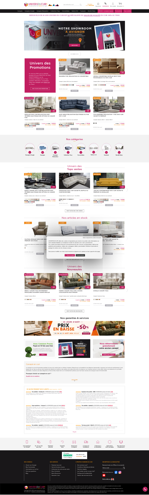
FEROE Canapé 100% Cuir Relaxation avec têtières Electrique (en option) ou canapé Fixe (39, 192)
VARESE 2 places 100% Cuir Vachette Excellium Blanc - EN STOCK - (105, 240)
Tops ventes (127, 11)
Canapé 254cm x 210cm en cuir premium (68, 119)
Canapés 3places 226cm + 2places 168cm (103, 119)
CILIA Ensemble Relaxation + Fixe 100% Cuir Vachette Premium (108, 115)
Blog (27, 473)
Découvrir (109, 47)
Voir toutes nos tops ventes (74, 210)
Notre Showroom (56, 473)
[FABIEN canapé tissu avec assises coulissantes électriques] (74, 281)
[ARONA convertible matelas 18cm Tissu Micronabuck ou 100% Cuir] (108, 66)
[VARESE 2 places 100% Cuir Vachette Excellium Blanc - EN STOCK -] (108, 229)
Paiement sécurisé (56, 465)
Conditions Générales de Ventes (85, 467)
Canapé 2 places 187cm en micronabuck (68, 81)
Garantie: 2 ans (56, 475)
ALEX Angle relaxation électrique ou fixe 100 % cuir (74, 115)
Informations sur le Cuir (32, 469)
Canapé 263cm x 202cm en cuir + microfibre (69, 195)
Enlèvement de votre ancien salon (61, 469)
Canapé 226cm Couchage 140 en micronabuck (104, 81)
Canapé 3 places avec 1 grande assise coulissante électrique (73, 296)
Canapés (19, 11)
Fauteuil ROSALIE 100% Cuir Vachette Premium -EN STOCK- (37, 240)
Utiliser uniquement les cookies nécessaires (92, 237)
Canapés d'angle (29, 11)
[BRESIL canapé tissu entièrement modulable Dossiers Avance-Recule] (40, 281)
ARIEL (60, 391)
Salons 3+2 (75, 11)
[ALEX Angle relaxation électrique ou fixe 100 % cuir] (74, 104)
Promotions (118, 11)
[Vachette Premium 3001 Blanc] (74, 229)
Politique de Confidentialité (84, 473)
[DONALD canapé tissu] (108, 281)
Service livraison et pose (58, 467)
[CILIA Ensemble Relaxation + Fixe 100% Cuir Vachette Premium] (108, 104)
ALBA (110, 425)
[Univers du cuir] (41, 5)
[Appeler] (145, 489)
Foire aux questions (31, 471)
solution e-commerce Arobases (38, 491)
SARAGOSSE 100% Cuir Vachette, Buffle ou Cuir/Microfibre (73, 191)
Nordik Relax (91, 11)
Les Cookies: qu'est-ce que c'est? (86, 471)
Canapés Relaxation (42, 11)
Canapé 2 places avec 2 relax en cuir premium (35, 195)
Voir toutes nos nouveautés (74, 311)
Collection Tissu (55, 11)
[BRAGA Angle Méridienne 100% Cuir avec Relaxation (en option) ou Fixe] (64, 35)
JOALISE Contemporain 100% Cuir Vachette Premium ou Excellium (108, 191)
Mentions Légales (82, 469)
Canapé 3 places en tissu (99, 296)
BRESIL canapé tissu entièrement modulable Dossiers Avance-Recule (37, 291)
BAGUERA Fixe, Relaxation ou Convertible (73, 76)
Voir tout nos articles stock (74, 259)
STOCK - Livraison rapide (105, 11)
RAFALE (63, 405)
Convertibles (65, 11)
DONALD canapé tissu (100, 291)
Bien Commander (30, 467)
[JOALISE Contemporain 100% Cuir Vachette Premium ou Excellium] (109, 180)
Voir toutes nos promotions (40, 88)
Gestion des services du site (84, 475)
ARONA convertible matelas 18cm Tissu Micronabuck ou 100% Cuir (107, 77)
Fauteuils (83, 11)
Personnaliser (80, 255)
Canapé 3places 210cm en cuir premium (103, 195)
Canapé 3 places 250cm (30, 296)
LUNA (111, 391)
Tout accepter (70, 255)
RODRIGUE (110, 405)
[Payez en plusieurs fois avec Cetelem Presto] (40, 348)
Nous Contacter (56, 471)
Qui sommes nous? (82, 465)
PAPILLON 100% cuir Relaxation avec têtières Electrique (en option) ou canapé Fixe (40, 116)
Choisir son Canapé (31, 465)
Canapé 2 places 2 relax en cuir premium (34, 119)
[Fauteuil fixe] (40, 229)
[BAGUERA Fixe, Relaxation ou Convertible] (74, 66)
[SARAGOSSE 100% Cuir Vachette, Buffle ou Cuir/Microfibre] (74, 180)
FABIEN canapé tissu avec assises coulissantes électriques (70, 291)
